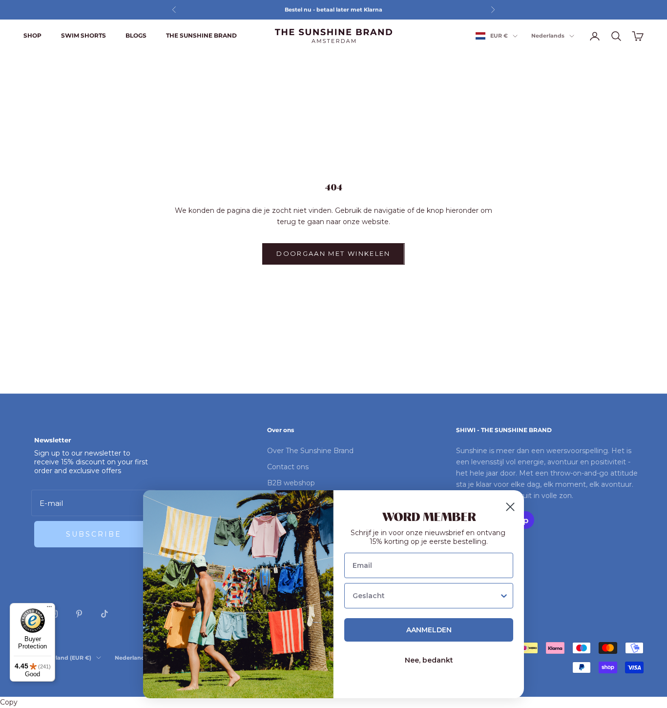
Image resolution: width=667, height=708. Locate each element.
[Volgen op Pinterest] (79, 614)
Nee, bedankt (429, 660)
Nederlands (547, 36)
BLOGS (135, 35)
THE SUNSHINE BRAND (201, 35)
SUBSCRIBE (94, 534)
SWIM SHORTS (83, 35)
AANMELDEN (429, 629)
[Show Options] (504, 595)
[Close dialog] (510, 507)
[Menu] (49, 609)
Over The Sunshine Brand (310, 450)
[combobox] (426, 595)
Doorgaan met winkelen (333, 253)
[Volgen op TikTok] (104, 614)
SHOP (32, 35)
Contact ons (288, 466)
